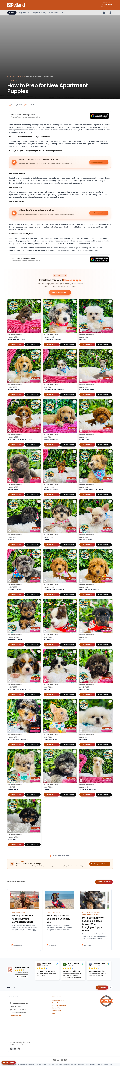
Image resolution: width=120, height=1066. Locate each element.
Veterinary (95, 914)
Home (9, 76)
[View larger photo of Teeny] (39, 801)
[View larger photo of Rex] (74, 651)
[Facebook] (11, 1048)
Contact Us (56, 1008)
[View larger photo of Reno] (110, 601)
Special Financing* (58, 1000)
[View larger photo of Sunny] (74, 301)
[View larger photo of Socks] (110, 301)
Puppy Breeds (53, 13)
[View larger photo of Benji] (110, 451)
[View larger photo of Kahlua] (110, 701)
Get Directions (16, 1015)
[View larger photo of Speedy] (110, 351)
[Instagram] (18, 1048)
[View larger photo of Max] (39, 751)
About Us (55, 1003)
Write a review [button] (21, 976)
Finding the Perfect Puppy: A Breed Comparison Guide (22, 918)
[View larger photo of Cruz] (74, 701)
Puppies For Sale (24, 13)
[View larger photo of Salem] (39, 451)
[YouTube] (14, 1048)
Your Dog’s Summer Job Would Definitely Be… (58, 918)
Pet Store (90, 912)
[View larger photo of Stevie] (39, 351)
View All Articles (104, 882)
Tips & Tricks (21, 76)
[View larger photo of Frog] (39, 551)
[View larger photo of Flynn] (110, 551)
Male (83, 337)
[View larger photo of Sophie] (39, 401)
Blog (63, 13)
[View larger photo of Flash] (110, 501)
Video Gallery (56, 1011)
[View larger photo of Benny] (39, 501)
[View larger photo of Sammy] (74, 351)
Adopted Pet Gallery (39, 13)
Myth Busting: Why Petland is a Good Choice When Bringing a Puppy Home (93, 924)
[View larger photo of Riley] (74, 601)
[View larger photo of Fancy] (74, 451)
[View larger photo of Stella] (39, 301)
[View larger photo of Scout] (110, 401)
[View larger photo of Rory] (39, 601)
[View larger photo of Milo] (74, 751)
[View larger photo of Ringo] (39, 651)
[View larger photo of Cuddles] (39, 701)
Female (13, 337)
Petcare (97, 912)
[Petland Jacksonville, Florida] (16, 5)
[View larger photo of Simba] (74, 401)
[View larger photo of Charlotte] (110, 651)
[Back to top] (111, 987)
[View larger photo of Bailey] (74, 551)
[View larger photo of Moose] (110, 751)
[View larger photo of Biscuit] (74, 501)
